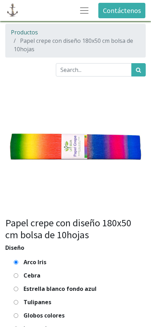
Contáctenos (122, 10)
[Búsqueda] (138, 69)
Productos (24, 32)
